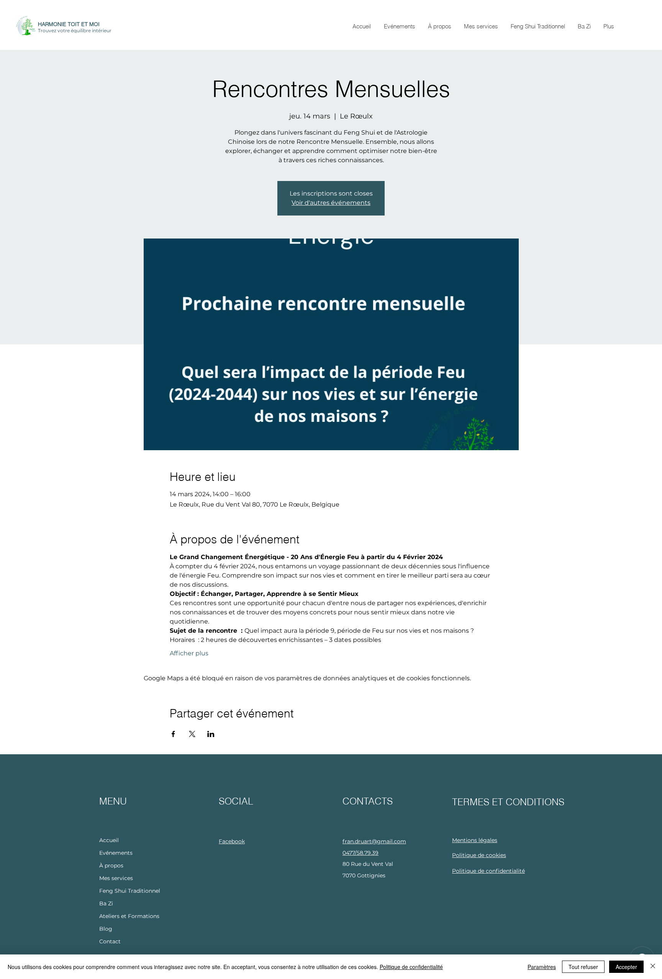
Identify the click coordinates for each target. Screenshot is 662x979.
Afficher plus (189, 653)
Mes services (116, 878)
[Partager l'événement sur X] (192, 734)
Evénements (116, 852)
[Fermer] (652, 967)
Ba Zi (106, 903)
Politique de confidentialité (411, 967)
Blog (105, 928)
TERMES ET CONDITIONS (508, 802)
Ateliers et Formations (129, 916)
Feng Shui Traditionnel (129, 890)
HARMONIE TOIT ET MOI (69, 24)
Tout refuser (583, 967)
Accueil (109, 840)
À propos (111, 865)
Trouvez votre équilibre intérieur (74, 30)
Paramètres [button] (542, 967)
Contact (110, 941)
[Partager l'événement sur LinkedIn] (211, 734)
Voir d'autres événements (331, 202)
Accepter (626, 967)
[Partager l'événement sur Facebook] (173, 734)
